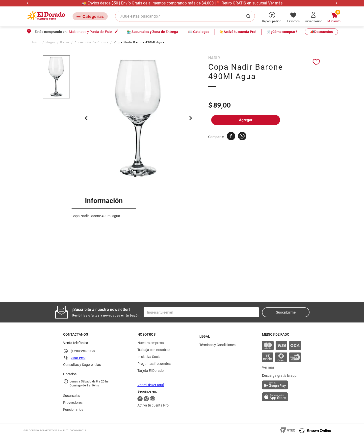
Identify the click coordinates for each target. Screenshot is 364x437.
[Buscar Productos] (249, 16)
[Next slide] (336, 3)
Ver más (275, 3)
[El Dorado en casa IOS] (281, 397)
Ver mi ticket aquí (150, 385)
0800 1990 (78, 358)
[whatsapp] (242, 136)
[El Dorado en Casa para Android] (281, 386)
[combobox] (185, 16)
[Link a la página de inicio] (37, 42)
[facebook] (231, 136)
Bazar (64, 42)
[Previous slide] (28, 3)
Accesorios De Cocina (91, 42)
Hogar (50, 42)
